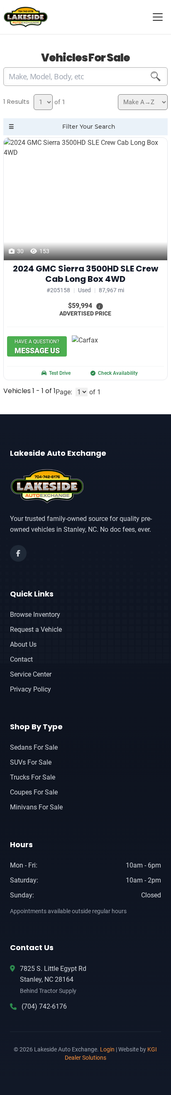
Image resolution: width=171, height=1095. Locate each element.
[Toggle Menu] (158, 17)
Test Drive (60, 373)
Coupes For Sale (34, 792)
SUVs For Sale (30, 762)
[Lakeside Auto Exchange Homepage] (85, 486)
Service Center (30, 674)
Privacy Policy (30, 689)
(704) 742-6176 (44, 1006)
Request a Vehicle (36, 629)
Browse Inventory (35, 614)
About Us (23, 644)
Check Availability (118, 373)
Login (107, 1049)
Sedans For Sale (34, 747)
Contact (21, 659)
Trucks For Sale (32, 777)
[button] (99, 306)
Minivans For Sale (36, 807)
